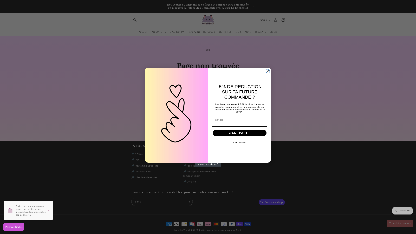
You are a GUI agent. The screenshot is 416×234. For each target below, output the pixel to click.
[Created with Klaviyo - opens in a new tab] (208, 165)
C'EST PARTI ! (240, 132)
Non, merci (239, 143)
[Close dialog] (268, 71)
